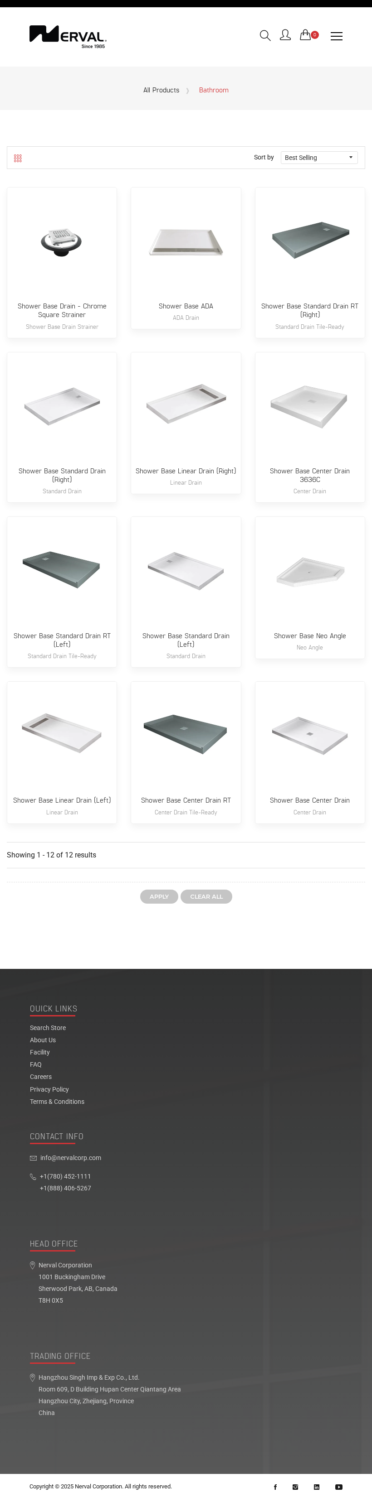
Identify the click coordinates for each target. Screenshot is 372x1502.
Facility (40, 1052)
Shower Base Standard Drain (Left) (186, 640)
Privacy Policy (49, 1089)
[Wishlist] (62, 253)
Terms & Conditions (57, 1102)
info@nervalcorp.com (70, 1158)
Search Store (48, 1028)
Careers (41, 1077)
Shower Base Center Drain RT (186, 800)
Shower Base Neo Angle (310, 636)
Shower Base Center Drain (310, 800)
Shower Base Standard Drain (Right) (62, 475)
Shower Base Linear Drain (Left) (62, 800)
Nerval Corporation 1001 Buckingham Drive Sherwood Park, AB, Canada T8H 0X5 (78, 1283)
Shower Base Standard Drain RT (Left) (62, 640)
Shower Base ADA (186, 306)
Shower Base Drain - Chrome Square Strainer (62, 310)
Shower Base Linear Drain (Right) (186, 471)
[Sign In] (285, 35)
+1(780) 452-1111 (65, 1176)
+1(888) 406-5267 (65, 1188)
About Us (43, 1040)
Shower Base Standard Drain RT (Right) (309, 310)
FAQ (36, 1065)
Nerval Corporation (98, 1486)
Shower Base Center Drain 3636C (310, 475)
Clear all (206, 896)
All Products (161, 90)
